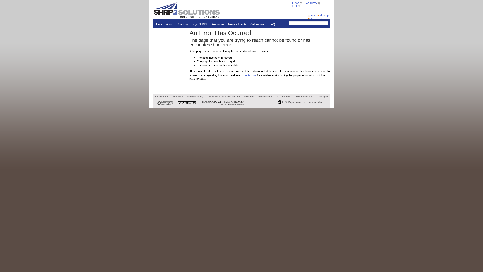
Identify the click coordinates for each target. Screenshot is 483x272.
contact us (250, 75)
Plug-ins (249, 96)
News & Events (237, 24)
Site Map (177, 96)
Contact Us (161, 96)
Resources (217, 24)
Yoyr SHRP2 (199, 24)
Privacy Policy (195, 96)
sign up (324, 15)
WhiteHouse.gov (303, 96)
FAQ (272, 24)
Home (158, 24)
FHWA (295, 3)
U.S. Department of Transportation (302, 102)
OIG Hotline (283, 96)
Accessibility (265, 96)
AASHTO (311, 3)
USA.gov (322, 96)
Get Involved (257, 24)
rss (313, 15)
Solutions (182, 24)
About (169, 24)
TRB (294, 5)
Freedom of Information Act (223, 96)
